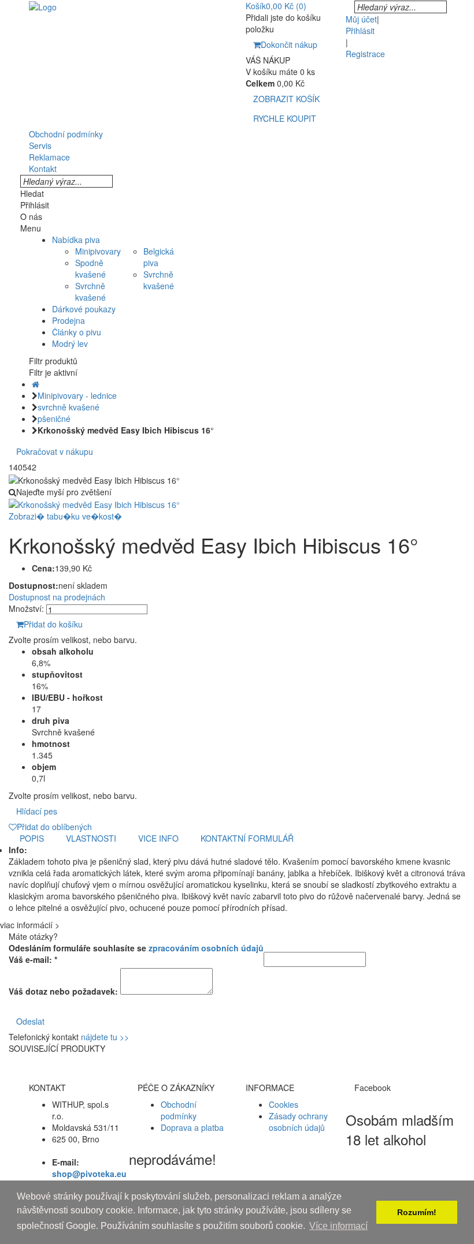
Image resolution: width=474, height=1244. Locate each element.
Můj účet (361, 19)
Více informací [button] (338, 1226)
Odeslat (30, 1021)
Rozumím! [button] (416, 1212)
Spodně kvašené (90, 268)
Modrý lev (70, 343)
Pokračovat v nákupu (54, 451)
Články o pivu (76, 332)
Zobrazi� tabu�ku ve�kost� (65, 516)
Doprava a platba (192, 1127)
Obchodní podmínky (179, 1110)
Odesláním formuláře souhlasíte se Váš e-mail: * (136, 953)
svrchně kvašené (68, 407)
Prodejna (68, 320)
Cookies (283, 1104)
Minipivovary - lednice (77, 395)
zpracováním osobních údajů (206, 948)
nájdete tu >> (105, 1037)
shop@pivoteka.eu (89, 1173)
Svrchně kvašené (90, 291)
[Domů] (35, 384)
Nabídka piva (76, 239)
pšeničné (54, 418)
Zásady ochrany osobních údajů (298, 1121)
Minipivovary (98, 251)
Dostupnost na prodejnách (57, 597)
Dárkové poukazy (84, 309)
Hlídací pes (36, 811)
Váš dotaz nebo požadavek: (63, 991)
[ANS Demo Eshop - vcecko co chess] (43, 6)
